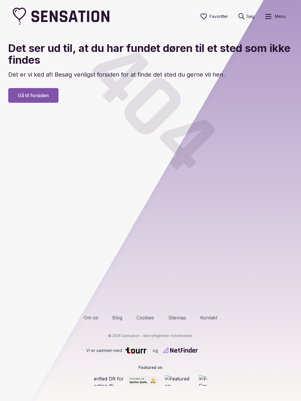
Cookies (145, 318)
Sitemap (177, 318)
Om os (91, 318)
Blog (117, 318)
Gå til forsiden (33, 95)
